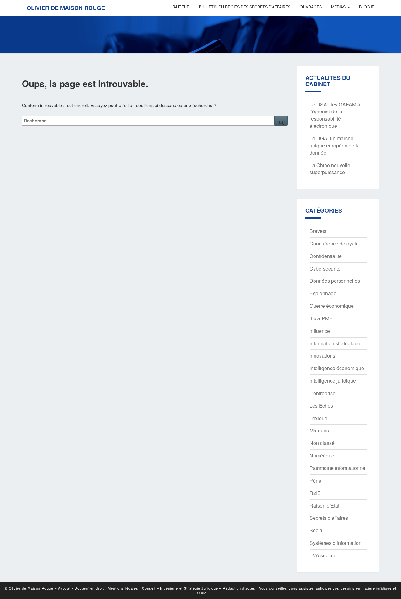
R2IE (315, 493)
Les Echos (321, 405)
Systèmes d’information (336, 542)
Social (317, 530)
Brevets (318, 231)
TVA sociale (323, 555)
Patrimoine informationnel (338, 468)
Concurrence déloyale (334, 243)
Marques (319, 430)
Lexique (318, 418)
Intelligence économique (337, 368)
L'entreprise (323, 393)
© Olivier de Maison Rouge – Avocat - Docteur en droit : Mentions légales (71, 588)
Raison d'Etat (324, 505)
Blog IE (366, 7)
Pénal (316, 480)
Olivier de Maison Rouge (66, 8)
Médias (338, 7)
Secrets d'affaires (329, 517)
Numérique (322, 455)
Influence (320, 330)
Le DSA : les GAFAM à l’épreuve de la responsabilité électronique (335, 115)
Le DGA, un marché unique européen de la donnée (335, 145)
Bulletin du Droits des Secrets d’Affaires (244, 7)
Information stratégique (335, 343)
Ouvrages (311, 7)
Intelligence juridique (333, 380)
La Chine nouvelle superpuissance (330, 169)
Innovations (322, 355)
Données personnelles (335, 280)
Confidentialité (326, 256)
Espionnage (323, 293)
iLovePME (321, 318)
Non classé (322, 443)
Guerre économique (332, 305)
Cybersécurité (325, 268)
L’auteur (180, 7)
